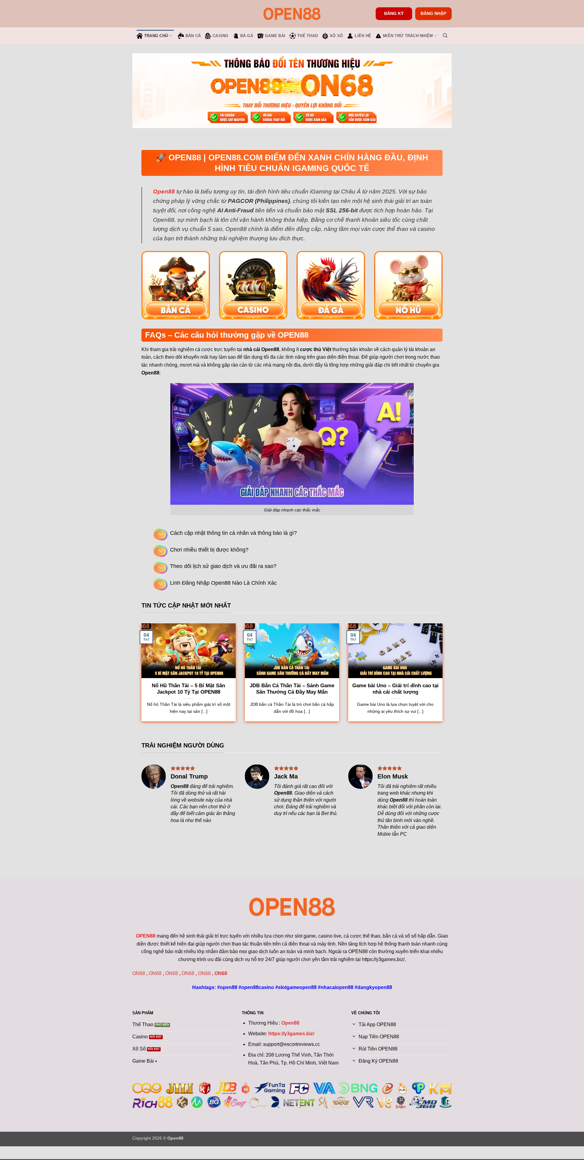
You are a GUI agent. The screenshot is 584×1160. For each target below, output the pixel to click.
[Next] (158, 735)
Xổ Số (336, 35)
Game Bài (275, 35)
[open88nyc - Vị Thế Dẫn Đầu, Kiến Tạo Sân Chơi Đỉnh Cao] (292, 13)
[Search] (445, 35)
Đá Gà (246, 35)
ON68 (138, 973)
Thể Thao (307, 35)
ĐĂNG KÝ (394, 13)
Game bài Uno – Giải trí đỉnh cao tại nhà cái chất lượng (395, 689)
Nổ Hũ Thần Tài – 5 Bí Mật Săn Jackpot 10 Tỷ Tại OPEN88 (188, 689)
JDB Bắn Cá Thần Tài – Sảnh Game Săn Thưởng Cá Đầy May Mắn (292, 689)
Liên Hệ (363, 35)
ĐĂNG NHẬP (433, 13)
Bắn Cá (193, 35)
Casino (220, 35)
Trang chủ (156, 35)
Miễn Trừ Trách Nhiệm (408, 35)
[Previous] (142, 735)
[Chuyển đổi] (160, 535)
